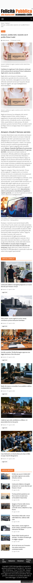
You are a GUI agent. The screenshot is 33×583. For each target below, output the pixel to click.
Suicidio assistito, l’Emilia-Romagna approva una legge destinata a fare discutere (15, 353)
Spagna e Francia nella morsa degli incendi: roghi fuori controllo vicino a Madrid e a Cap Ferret (22, 506)
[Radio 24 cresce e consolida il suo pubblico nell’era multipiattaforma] (16, 373)
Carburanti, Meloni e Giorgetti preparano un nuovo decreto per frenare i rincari (16, 285)
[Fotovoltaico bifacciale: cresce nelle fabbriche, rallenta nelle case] (5, 518)
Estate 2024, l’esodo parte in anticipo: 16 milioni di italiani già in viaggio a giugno (21, 537)
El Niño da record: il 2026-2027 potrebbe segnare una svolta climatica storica (21, 476)
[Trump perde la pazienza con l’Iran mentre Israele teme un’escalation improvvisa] (5, 496)
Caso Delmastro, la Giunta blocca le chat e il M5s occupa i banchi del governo (15, 455)
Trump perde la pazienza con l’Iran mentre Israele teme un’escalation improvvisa (21, 496)
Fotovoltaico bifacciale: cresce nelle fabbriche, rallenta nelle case (21, 517)
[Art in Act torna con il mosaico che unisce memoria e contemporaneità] (5, 548)
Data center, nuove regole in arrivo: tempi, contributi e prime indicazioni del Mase (14, 319)
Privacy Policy (28, 561)
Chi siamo (4, 561)
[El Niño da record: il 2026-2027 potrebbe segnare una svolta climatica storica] (5, 476)
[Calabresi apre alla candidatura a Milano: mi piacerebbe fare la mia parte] (16, 407)
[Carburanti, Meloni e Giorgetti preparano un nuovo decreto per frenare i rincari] (16, 272)
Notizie (3, 31)
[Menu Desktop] (2, 19)
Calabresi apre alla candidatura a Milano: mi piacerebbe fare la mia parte (14, 421)
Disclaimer (20, 561)
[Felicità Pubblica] (16, 12)
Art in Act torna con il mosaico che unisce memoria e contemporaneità (21, 547)
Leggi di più (4, 292)
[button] (31, 19)
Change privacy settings (26, 581)
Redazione (11, 561)
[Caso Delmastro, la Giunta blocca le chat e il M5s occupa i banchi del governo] (16, 441)
